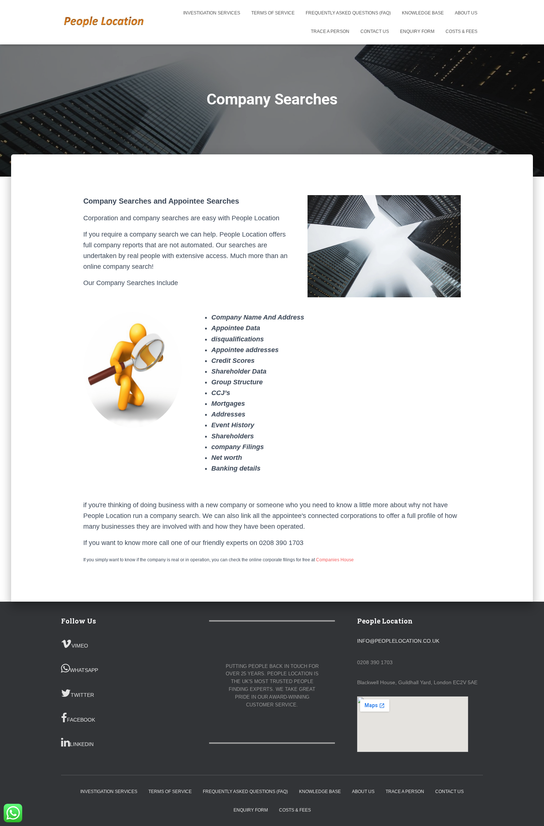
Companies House (335, 559)
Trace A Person (330, 31)
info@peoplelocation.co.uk (398, 641)
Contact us (374, 31)
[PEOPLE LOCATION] (105, 22)
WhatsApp (84, 670)
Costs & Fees (461, 31)
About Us (466, 13)
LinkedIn (82, 744)
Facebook (81, 720)
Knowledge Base (423, 13)
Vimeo (79, 646)
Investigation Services (211, 13)
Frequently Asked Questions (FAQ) (348, 13)
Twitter (82, 695)
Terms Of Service (273, 13)
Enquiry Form (417, 31)
